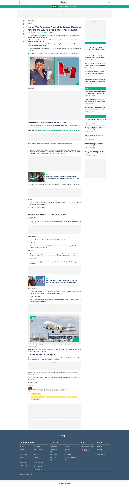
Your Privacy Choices (66, 483)
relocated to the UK (66, 358)
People (54, 6)
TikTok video (37, 207)
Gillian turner (35, 399)
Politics (86, 51)
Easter (72, 53)
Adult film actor (71, 396)
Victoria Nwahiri (44, 32)
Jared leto (62, 396)
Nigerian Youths (36, 393)
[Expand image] (80, 57)
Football (86, 83)
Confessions (87, 59)
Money (86, 123)
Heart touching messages (38, 396)
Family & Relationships (71, 6)
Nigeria (35, 359)
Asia (86, 139)
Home (29, 20)
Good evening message (52, 396)
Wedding (61, 6)
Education (87, 67)
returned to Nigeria (48, 349)
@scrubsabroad (40, 125)
